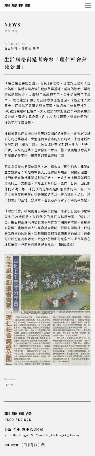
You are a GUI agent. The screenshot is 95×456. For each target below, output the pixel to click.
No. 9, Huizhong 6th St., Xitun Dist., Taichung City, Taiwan (41, 435)
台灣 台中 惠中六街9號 (24, 429)
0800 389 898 (17, 419)
